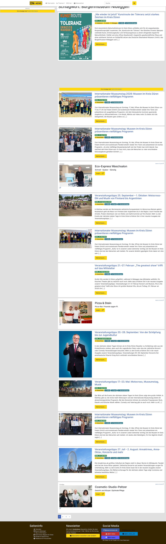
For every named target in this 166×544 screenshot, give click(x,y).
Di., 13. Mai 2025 (101, 135)
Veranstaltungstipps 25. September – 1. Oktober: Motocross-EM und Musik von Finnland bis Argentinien (128, 197)
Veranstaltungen (132, 23)
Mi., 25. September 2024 (104, 202)
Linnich (107, 23)
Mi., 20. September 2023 (104, 338)
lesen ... (99, 173)
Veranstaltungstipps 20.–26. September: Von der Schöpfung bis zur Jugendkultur (128, 333)
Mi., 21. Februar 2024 (103, 272)
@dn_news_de (129, 534)
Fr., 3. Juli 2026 (101, 20)
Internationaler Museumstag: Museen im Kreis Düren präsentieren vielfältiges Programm (123, 130)
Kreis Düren (100, 102)
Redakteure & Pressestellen (43, 538)
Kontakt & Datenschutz (42, 536)
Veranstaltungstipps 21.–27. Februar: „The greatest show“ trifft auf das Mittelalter (129, 267)
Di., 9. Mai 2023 (101, 420)
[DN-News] (36, 3)
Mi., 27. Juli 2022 (101, 455)
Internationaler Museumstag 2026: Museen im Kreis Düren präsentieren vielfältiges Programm (126, 95)
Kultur (122, 23)
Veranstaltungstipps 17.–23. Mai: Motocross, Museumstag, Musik (127, 383)
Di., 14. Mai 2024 (101, 237)
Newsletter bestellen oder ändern (83, 536)
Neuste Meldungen (40, 531)
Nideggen (114, 23)
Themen (61, 3)
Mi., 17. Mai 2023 (101, 388)
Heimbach (100, 23)
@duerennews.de (110, 530)
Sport (114, 204)
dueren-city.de (158, 163)
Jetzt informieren (33, 11)
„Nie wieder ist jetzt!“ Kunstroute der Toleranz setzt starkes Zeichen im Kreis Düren (127, 16)
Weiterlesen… (101, 44)
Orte (69, 3)
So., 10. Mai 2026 (102, 100)
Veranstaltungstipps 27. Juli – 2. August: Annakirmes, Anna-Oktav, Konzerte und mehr (127, 451)
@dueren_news (129, 530)
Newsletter (79, 3)
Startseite (51, 3)
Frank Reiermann (124, 540)
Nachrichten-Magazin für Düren (44, 534)
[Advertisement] (111, 74)
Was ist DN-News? (40, 533)
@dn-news (111, 534)
